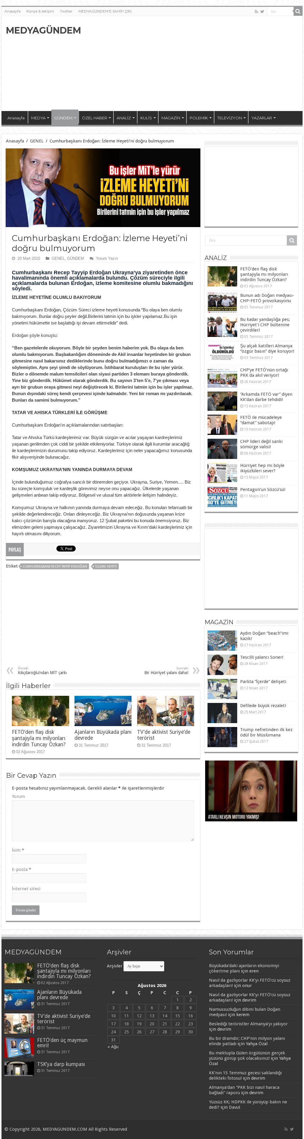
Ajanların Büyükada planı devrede (59, 994)
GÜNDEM (63, 117)
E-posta (21, 869)
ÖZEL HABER (94, 117)
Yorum (18, 796)
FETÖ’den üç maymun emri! (62, 1042)
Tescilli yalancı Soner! (261, 657)
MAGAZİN (171, 117)
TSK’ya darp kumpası (61, 1064)
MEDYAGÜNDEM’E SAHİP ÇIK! (105, 11)
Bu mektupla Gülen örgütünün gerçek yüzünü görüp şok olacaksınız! (247, 1055)
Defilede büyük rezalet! (263, 705)
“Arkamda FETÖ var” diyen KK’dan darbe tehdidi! (266, 397)
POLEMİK (199, 117)
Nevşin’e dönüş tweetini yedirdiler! (239, 817)
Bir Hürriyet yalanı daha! (166, 670)
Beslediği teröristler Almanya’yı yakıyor (248, 1023)
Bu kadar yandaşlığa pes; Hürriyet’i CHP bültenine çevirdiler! (265, 325)
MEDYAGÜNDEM (43, 30)
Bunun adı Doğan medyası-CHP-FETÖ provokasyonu (267, 298)
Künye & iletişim (40, 11)
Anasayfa (12, 11)
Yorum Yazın (107, 258)
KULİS (146, 117)
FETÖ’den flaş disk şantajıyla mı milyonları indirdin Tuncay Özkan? (39, 738)
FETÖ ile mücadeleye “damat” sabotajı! (261, 420)
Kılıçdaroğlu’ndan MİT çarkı (42, 670)
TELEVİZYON (229, 117)
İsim (18, 850)
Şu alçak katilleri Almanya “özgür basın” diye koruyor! (267, 348)
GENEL (37, 141)
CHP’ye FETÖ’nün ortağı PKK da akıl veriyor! (264, 372)
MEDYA (38, 117)
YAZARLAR (261, 117)
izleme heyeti (106, 566)
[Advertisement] (190, 63)
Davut (234, 1107)
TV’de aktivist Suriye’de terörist (63, 1018)
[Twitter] (262, 11)
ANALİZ (124, 117)
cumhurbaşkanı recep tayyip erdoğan (55, 566)
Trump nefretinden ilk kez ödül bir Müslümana (266, 732)
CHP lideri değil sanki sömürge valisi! (261, 444)
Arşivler (114, 966)
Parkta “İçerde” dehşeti (263, 681)
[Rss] (256, 11)
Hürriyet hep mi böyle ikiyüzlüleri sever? (262, 468)
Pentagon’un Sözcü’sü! (262, 489)
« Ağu (112, 1046)
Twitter (66, 11)
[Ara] (298, 11)
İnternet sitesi (26, 888)
